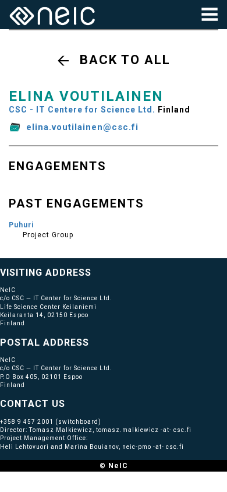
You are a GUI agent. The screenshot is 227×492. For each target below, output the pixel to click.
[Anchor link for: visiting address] (96, 271)
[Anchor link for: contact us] (70, 402)
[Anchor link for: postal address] (94, 341)
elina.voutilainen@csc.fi (82, 127)
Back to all (125, 59)
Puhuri (21, 225)
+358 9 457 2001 (27, 422)
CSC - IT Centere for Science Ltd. (82, 109)
